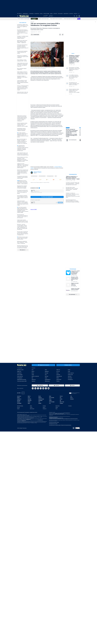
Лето (46, 374)
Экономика (70, 377)
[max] (43, 388)
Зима (46, 369)
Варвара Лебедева (37, 171)
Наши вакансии (20, 376)
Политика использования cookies (54, 422)
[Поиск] (74, 16)
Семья (69, 369)
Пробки (79, 13)
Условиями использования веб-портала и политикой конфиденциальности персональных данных (63, 418)
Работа (57, 377)
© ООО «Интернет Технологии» (22, 428)
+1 (59, 194)
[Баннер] (34, 19)
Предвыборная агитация (21, 379)
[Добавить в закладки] (60, 35)
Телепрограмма (46, 13)
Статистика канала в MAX (21, 381)
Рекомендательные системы (53, 423)
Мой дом (46, 376)
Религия (57, 381)
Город (33, 374)
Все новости (19, 13)
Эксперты (71, 13)
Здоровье (33, 381)
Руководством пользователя (53, 417)
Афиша (51, 13)
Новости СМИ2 (34, 209)
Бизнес (33, 371)
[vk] (35, 388)
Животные (34, 379)
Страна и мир (70, 374)
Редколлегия (66, 13)
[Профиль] (79, 16)
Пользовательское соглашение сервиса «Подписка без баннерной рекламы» (60, 425)
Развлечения (58, 379)
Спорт (69, 371)
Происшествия (59, 376)
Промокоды (31, 13)
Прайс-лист (19, 371)
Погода (41, 13)
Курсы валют (60, 13)
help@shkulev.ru (24, 420)
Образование (47, 381)
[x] (46, 388)
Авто (32, 369)
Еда (32, 377)
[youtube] (48, 388)
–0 (62, 194)
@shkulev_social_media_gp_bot (59, 413)
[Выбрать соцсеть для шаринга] (63, 35)
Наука (46, 377)
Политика (58, 374)
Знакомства (36, 13)
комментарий (36, 34)
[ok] (38, 388)
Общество (58, 369)
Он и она (58, 371)
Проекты (75, 13)
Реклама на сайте (20, 369)
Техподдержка (19, 377)
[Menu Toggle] (18, 16)
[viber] (41, 388)
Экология (69, 376)
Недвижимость (25, 13)
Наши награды (19, 374)
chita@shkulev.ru (28, 419)
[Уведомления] (77, 16)
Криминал (47, 371)
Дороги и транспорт (35, 376)
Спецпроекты (70, 379)
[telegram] (33, 388)
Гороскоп (55, 13)
